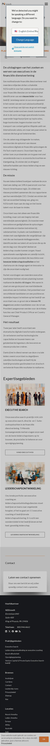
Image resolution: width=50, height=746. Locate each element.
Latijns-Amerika (11, 718)
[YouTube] (16, 631)
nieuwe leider (28, 96)
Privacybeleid (10, 692)
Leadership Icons (11, 689)
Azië (7, 732)
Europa (8, 721)
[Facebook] (13, 631)
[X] (9, 631)
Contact (8, 685)
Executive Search (11, 647)
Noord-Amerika (11, 714)
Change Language (25, 39)
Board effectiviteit (12, 654)
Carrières (8, 682)
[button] (46, 4)
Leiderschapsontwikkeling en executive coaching (24, 650)
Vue (6, 699)
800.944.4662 (23, 627)
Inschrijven (9, 678)
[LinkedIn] (6, 631)
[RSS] (20, 631)
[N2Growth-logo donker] (6, 4)
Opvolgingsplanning (13, 657)
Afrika (7, 725)
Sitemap (8, 696)
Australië (8, 728)
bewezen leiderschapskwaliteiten (18, 261)
